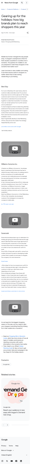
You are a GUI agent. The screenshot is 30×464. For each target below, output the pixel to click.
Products (23, 9)
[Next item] (8, 425)
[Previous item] (3, 425)
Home (3, 9)
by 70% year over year (7, 204)
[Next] (27, 9)
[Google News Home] (11, 3)
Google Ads (6, 364)
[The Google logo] (4, 440)
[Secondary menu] (27, 3)
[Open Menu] (2, 3)
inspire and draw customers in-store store (13, 291)
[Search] (22, 3)
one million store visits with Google (11, 126)
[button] (28, 33)
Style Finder (4, 261)
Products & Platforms (13, 9)
